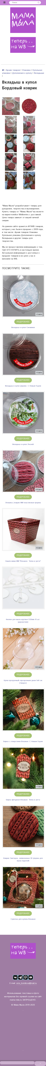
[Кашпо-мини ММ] (23, 529)
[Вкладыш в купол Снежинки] (23, 296)
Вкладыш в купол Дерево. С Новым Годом (23, 386)
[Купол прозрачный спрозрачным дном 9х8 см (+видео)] (23, 648)
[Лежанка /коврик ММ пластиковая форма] (23, 471)
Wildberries (24, 214)
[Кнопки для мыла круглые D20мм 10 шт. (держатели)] (23, 588)
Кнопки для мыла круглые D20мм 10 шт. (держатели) (23, 620)
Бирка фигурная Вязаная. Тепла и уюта (23, 800)
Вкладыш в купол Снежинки (23, 327)
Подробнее (23, 321)
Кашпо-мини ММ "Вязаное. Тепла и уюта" (23, 561)
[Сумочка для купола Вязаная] (23, 887)
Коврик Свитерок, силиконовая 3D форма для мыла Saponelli (23, 859)
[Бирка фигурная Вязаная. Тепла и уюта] (23, 768)
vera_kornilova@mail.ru (26, 983)
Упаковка (26, 70)
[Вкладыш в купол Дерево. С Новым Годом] (23, 354)
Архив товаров (13, 70)
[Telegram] (20, 977)
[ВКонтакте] (15, 977)
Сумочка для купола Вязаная (23, 919)
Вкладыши (39, 73)
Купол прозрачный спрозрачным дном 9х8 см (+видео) (23, 681)
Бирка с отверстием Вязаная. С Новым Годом (23, 741)
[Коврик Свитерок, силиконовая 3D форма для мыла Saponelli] (23, 826)
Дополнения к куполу (22, 73)
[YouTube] (30, 977)
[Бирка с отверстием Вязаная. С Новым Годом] (23, 709)
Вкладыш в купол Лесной (23, 444)
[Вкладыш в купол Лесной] (23, 412)
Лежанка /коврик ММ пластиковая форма (23, 502)
